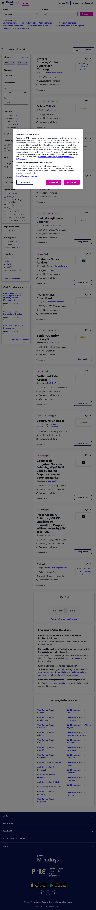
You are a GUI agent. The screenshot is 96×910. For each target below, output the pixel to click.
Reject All (53, 182)
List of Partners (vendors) (27, 176)
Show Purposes (24, 182)
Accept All (71, 182)
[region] (48, 159)
